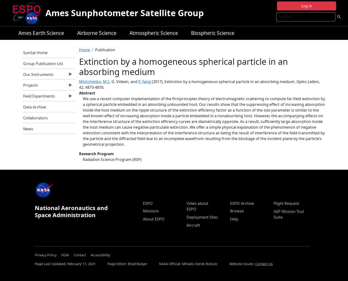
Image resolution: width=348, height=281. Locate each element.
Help (234, 219)
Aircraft (193, 225)
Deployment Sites (202, 217)
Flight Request (286, 203)
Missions (151, 211)
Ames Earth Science (41, 33)
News (28, 128)
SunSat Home (35, 52)
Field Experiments (38, 97)
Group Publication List (43, 63)
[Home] (28, 13)
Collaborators (35, 118)
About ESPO (154, 219)
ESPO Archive (242, 203)
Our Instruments (38, 76)
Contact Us (264, 264)
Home (84, 49)
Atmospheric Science (153, 33)
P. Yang (144, 81)
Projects (30, 86)
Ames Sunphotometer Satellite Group (124, 13)
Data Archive (34, 107)
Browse (237, 211)
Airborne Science (96, 33)
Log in (306, 6)
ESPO (148, 203)
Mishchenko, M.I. (94, 81)
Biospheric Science (212, 33)
